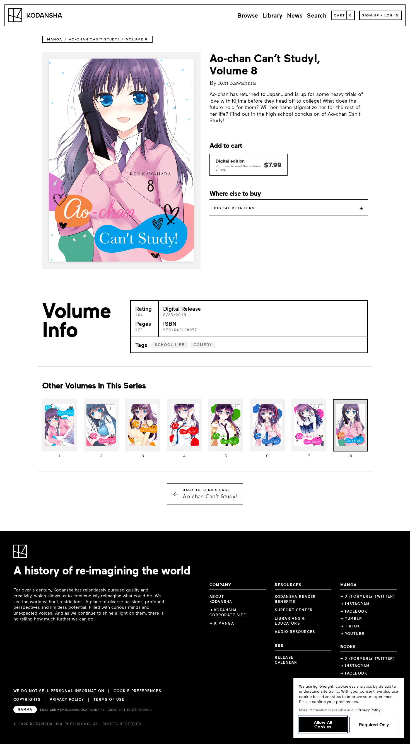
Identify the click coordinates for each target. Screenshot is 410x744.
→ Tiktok (350, 626)
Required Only (374, 724)
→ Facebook (353, 611)
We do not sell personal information (58, 691)
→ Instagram (355, 604)
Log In (391, 15)
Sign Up (370, 15)
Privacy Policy (67, 699)
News (294, 15)
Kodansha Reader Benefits (295, 599)
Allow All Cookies (323, 724)
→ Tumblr (351, 618)
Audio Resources (295, 631)
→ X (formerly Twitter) (367, 596)
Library (272, 15)
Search (317, 15)
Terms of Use (108, 699)
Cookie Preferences (137, 691)
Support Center (294, 610)
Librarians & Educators (290, 620)
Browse (247, 15)
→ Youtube (352, 633)
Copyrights (26, 699)
